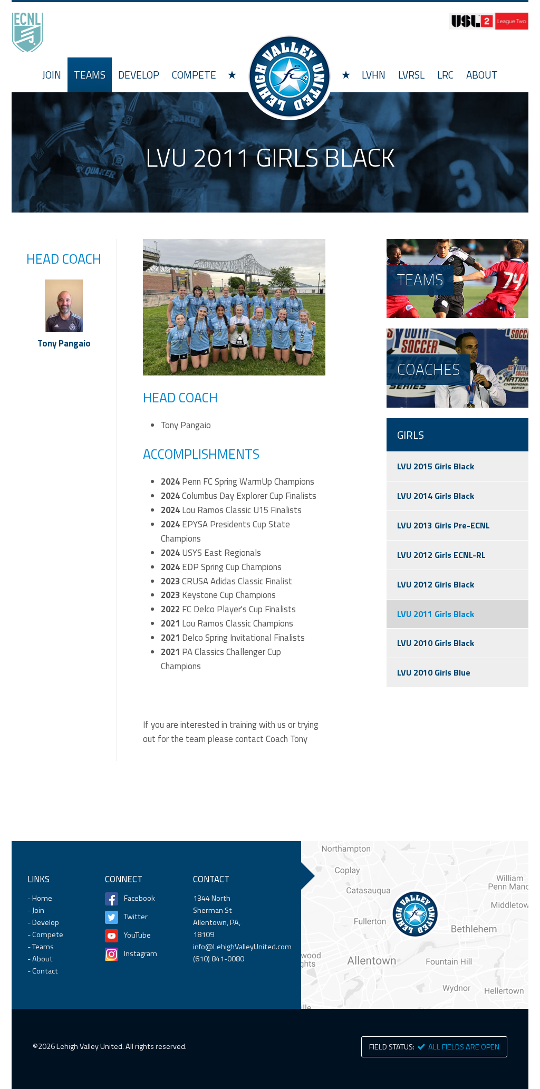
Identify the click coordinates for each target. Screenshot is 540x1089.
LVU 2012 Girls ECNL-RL (441, 554)
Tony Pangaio (64, 343)
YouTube (137, 935)
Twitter (136, 916)
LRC (445, 74)
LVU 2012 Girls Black (435, 584)
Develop (138, 74)
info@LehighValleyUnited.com (242, 946)
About (482, 74)
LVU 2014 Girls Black (435, 495)
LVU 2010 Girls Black (435, 643)
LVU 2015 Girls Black (435, 466)
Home (289, 76)
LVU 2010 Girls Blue (433, 672)
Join (51, 74)
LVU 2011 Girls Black (435, 614)
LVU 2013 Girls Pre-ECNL (443, 525)
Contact (45, 971)
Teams (89, 74)
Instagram (140, 953)
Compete (194, 74)
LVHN (373, 74)
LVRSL (411, 74)
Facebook (139, 898)
